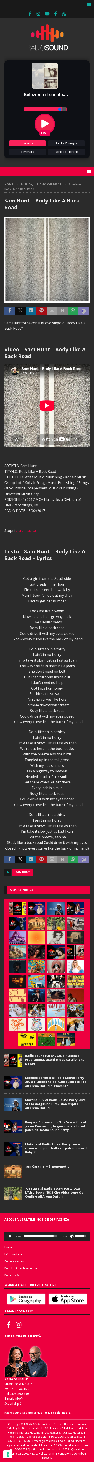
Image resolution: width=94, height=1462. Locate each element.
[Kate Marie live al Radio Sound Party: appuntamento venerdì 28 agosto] (56, 952)
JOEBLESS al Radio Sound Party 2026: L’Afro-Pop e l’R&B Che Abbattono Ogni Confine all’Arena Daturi (55, 1192)
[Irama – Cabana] (75, 995)
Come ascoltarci (14, 1261)
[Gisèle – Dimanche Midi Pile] (75, 937)
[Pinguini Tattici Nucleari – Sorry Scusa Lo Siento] (56, 1024)
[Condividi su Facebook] (9, 311)
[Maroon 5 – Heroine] (27, 1039)
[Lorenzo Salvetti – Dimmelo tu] (17, 966)
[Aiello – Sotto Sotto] (75, 1024)
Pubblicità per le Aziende (20, 1268)
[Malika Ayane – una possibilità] (56, 981)
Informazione (13, 1254)
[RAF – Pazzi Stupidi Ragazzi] (75, 981)
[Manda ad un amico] (52, 311)
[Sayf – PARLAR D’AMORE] (36, 952)
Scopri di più (12, 1403)
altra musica (26, 530)
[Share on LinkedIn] (31, 311)
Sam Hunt (23, 872)
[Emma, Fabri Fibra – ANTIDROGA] (75, 923)
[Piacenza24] (64, 13)
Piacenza (27, 143)
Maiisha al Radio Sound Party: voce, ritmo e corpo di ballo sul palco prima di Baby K (56, 1148)
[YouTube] (47, 13)
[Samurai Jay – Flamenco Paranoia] (56, 1010)
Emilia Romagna (66, 143)
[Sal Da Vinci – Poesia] (17, 995)
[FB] (30, 13)
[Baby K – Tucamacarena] (36, 981)
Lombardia (27, 151)
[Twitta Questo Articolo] (20, 311)
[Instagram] (38, 13)
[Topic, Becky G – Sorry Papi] (66, 1039)
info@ (19, 1398)
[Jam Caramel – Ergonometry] (36, 923)
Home (8, 1247)
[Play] (10, 1236)
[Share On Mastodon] (83, 311)
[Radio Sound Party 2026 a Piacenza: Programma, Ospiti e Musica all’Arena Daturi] (17, 908)
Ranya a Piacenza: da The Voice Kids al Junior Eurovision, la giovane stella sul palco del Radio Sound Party (55, 1126)
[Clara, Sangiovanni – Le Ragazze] (36, 1010)
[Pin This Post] (41, 311)
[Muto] (72, 1236)
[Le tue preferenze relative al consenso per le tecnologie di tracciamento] (7, 1454)
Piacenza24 (12, 1275)
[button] (88, 4)
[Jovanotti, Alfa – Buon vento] (75, 1010)
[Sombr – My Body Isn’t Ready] (56, 937)
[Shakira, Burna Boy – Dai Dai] (36, 1024)
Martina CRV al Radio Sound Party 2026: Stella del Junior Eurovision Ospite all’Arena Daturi (55, 1104)
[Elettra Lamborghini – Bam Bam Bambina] (17, 1024)
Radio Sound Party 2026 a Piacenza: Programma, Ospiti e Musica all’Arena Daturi (55, 1060)
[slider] (40, 1236)
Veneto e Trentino (66, 151)
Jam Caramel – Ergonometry (47, 1166)
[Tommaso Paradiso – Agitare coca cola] (36, 937)
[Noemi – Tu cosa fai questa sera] (36, 995)
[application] (47, 1236)
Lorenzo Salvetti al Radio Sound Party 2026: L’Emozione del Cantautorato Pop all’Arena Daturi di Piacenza (56, 1082)
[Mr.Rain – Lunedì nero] (17, 1010)
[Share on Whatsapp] (73, 311)
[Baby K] (75, 966)
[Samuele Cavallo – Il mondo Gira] (36, 966)
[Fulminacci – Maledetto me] (46, 1039)
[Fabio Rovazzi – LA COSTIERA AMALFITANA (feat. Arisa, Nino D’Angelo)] (17, 952)
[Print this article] (62, 311)
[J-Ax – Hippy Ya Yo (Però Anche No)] (56, 995)
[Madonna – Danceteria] (17, 937)
